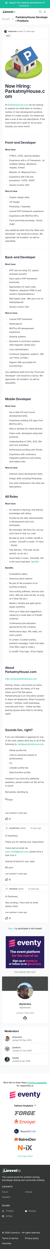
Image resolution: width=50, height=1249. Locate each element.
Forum (6, 19)
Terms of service (10, 1238)
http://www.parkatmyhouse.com (21, 679)
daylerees (25, 1005)
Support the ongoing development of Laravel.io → (26, 4)
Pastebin (6, 1197)
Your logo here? (25, 1156)
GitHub (8, 1216)
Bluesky (32, 1211)
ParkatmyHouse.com (18, 104)
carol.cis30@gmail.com (16, 851)
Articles (28, 1192)
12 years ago (35, 828)
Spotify (34, 561)
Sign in (11, 928)
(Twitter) (9, 1211)
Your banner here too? (25, 972)
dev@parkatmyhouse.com (31, 744)
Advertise (6, 1243)
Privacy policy (32, 1238)
